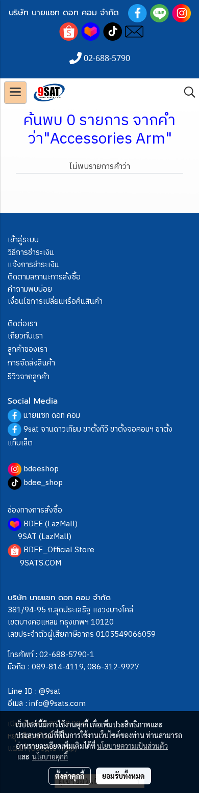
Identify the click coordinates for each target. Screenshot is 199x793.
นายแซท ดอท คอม (51, 415)
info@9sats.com (57, 703)
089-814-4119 (58, 667)
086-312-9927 (113, 667)
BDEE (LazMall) (50, 524)
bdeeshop (41, 469)
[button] (186, 92)
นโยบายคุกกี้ (50, 756)
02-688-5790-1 (66, 654)
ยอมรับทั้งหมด (123, 775)
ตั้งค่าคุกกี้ (69, 775)
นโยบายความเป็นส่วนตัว (132, 745)
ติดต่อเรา (22, 324)
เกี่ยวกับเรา (25, 336)
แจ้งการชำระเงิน (33, 265)
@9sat (50, 691)
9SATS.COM (40, 563)
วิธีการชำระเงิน (31, 252)
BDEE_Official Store (58, 550)
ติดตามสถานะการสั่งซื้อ (44, 277)
